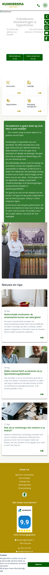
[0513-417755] (38, 5)
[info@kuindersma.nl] (46, 33)
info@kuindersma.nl (25, 551)
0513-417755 (25, 548)
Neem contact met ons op (33, 57)
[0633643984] (46, 27)
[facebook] (46, 38)
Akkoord (38, 564)
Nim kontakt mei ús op (15, 57)
